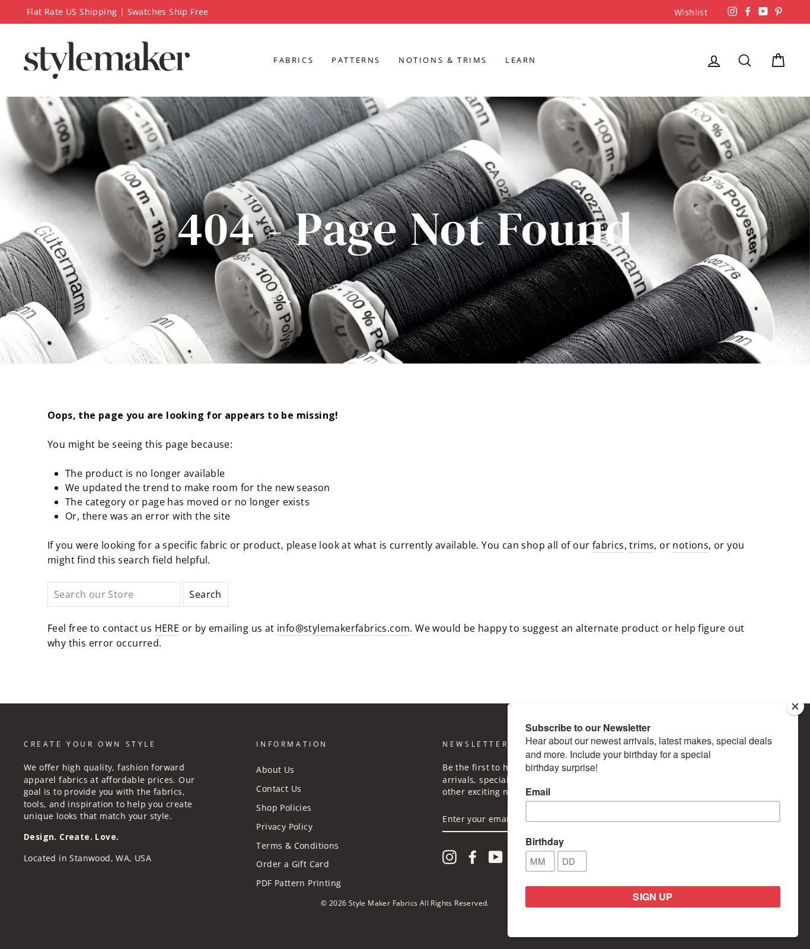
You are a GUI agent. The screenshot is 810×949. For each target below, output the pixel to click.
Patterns (356, 60)
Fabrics (293, 60)
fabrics (608, 545)
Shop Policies (283, 807)
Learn (521, 60)
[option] (405, 12)
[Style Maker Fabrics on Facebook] (472, 857)
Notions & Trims (442, 60)
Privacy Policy (284, 826)
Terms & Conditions (297, 845)
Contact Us (278, 788)
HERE (167, 628)
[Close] (795, 706)
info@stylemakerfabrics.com (343, 628)
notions (690, 545)
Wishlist (690, 12)
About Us (275, 769)
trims (641, 545)
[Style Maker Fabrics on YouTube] (496, 857)
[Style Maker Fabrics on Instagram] (449, 857)
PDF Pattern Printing (298, 883)
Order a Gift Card (292, 864)
